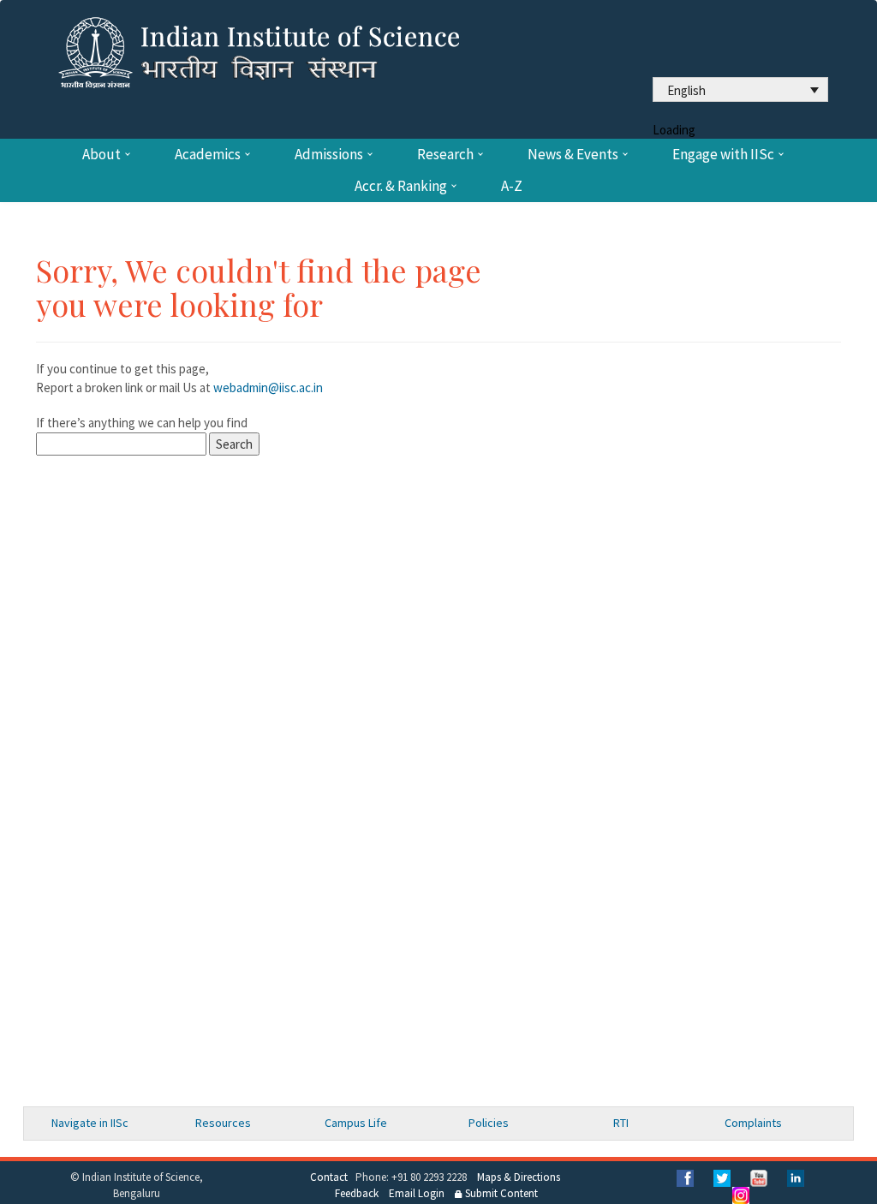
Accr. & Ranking (401, 186)
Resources (223, 1122)
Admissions (329, 154)
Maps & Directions (518, 1177)
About (101, 154)
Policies (488, 1122)
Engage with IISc (723, 154)
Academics (208, 154)
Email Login (416, 1193)
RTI (621, 1122)
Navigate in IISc (89, 1122)
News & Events (573, 154)
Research (445, 154)
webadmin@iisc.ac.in (268, 387)
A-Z (511, 186)
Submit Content (500, 1193)
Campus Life (356, 1122)
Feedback (357, 1193)
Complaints (753, 1122)
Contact (329, 1177)
